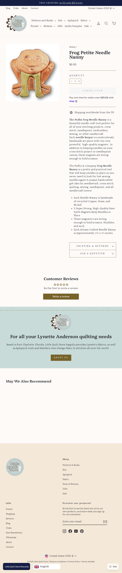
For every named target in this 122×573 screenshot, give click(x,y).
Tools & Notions (70, 484)
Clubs (16, 8)
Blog (8, 8)
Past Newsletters (14, 533)
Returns (10, 519)
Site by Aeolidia (88, 562)
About (25, 8)
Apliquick (73, 20)
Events (9, 509)
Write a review (61, 296)
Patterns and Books (43, 20)
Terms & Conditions (58, 562)
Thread (34, 26)
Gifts (59, 26)
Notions (48, 26)
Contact (35, 8)
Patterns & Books (71, 465)
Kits (60, 20)
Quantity (77, 75)
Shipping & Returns (92, 246)
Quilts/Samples (73, 26)
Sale (86, 26)
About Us (61, 358)
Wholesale (11, 537)
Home (72, 47)
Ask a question (92, 253)
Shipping (10, 514)
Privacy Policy (74, 562)
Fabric (84, 20)
